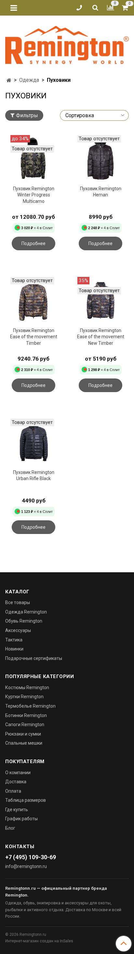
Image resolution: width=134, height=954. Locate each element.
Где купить (16, 809)
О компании (18, 772)
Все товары (17, 602)
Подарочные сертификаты (33, 658)
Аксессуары (18, 630)
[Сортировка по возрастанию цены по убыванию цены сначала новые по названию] (94, 115)
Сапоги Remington (24, 724)
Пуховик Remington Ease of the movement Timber (33, 337)
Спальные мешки (23, 743)
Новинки (14, 648)
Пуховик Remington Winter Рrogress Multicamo (33, 195)
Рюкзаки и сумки (23, 734)
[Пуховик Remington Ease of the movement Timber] (33, 301)
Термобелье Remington (30, 706)
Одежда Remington (26, 611)
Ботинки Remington (26, 715)
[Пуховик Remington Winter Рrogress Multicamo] (33, 159)
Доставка (15, 781)
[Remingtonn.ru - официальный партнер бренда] (67, 43)
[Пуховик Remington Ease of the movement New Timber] (100, 301)
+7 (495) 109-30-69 (30, 857)
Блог (10, 828)
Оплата (13, 791)
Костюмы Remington (27, 687)
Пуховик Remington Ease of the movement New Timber (100, 337)
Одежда (29, 80)
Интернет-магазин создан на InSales (39, 941)
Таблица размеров (25, 800)
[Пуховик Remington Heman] (100, 159)
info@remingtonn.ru (26, 866)
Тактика (13, 639)
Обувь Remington (23, 621)
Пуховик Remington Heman (100, 192)
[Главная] (9, 80)
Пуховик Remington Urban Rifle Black (33, 475)
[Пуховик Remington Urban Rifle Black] (33, 443)
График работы (21, 818)
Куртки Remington (24, 696)
